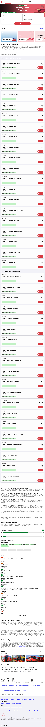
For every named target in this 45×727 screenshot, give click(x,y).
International (40, 710)
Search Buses (23, 23)
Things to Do (11, 699)
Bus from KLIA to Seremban (9, 423)
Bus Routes (18, 699)
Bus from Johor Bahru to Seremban (11, 287)
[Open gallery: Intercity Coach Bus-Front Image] (7, 658)
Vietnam (21, 710)
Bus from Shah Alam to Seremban (10, 381)
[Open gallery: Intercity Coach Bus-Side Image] (19, 658)
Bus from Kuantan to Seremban (10, 308)
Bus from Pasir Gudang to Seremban (11, 392)
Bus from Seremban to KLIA (9, 189)
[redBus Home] (2, 1)
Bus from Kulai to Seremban (9, 465)
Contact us (8, 703)
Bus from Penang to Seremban (10, 339)
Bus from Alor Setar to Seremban (10, 413)
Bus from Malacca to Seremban (10, 297)
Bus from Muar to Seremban (9, 350)
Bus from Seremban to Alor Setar (10, 199)
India (2, 710)
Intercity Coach (21, 646)
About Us (2, 703)
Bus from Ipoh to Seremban (9, 329)
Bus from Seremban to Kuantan (10, 94)
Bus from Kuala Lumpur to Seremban (11, 276)
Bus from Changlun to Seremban (10, 476)
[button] (12, 16)
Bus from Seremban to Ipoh (9, 105)
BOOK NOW (40, 67)
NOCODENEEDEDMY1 (8, 39)
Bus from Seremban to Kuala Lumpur (11, 63)
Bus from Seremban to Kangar (9, 241)
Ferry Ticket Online (4, 699)
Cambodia (26, 710)
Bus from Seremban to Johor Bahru (11, 73)
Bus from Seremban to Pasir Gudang (11, 178)
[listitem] (3, 32)
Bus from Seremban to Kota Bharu (10, 147)
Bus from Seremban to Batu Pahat (10, 84)
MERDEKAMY (23, 39)
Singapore (11, 710)
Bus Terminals (31, 699)
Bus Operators (24, 699)
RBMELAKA (40, 39)
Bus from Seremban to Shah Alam (10, 220)
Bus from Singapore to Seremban (10, 402)
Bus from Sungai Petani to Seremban (11, 360)
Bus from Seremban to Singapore (10, 168)
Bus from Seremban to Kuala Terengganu (12, 210)
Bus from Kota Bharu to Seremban (10, 371)
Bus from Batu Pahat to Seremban (10, 318)
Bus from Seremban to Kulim (9, 262)
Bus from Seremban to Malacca (10, 136)
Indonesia (6, 710)
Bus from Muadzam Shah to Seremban (12, 444)
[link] (9, 36)
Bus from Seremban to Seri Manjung (11, 252)
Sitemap (13, 703)
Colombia (31, 710)
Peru (35, 710)
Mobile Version (19, 703)
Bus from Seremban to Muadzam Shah (12, 231)
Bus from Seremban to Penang (10, 115)
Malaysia (16, 710)
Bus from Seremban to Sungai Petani (11, 157)
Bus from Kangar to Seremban (9, 455)
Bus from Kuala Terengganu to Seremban (12, 434)
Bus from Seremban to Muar (9, 126)
